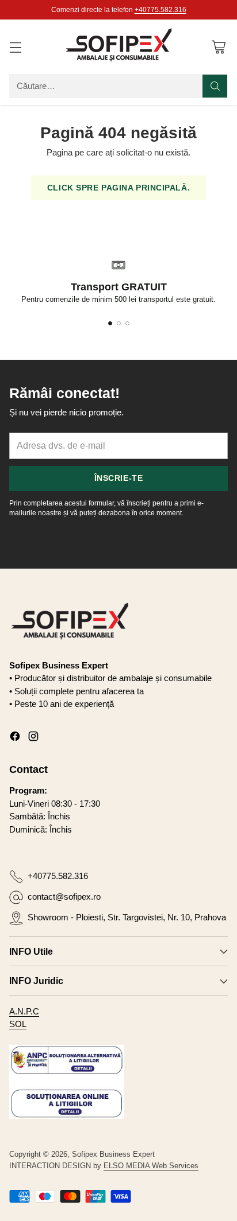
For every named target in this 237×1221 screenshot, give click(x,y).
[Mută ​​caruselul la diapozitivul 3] (127, 323)
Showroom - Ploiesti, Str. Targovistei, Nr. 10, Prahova (127, 917)
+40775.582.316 (160, 10)
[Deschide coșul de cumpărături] (218, 47)
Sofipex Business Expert (113, 1154)
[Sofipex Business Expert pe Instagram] (33, 738)
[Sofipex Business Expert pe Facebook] (15, 738)
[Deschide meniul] (15, 47)
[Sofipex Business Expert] (118, 46)
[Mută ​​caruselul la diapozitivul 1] (110, 323)
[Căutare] (215, 86)
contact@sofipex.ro (64, 896)
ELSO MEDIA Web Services (151, 1165)
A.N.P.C (24, 1011)
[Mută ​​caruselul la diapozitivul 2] (119, 323)
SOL (17, 1024)
